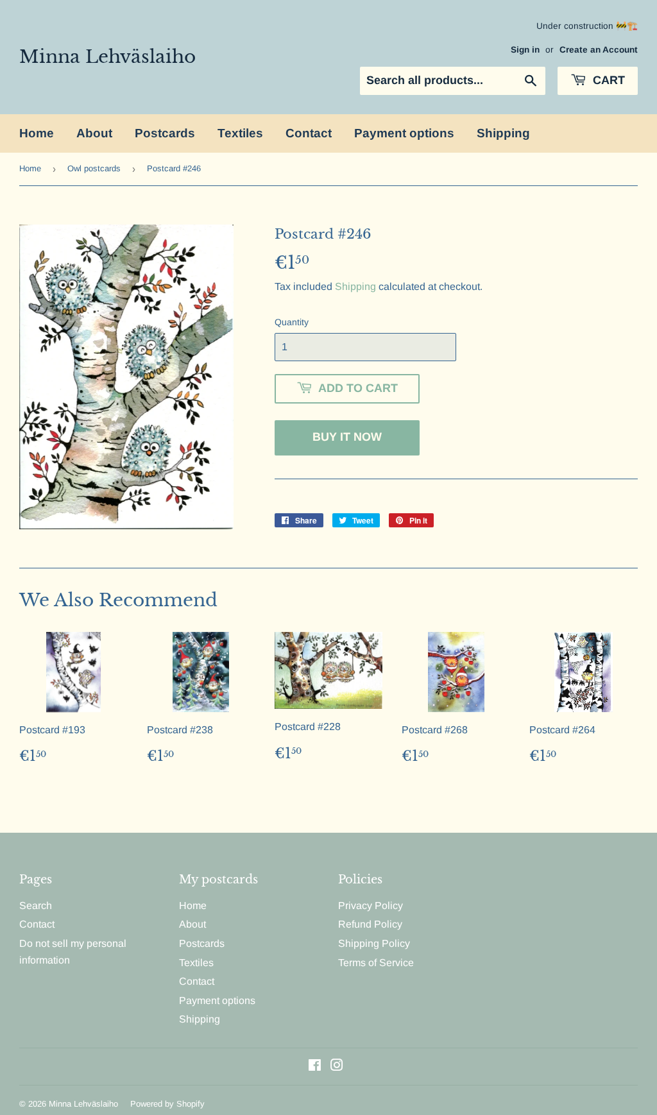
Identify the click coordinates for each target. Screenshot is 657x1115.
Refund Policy (370, 924)
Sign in (525, 50)
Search (35, 905)
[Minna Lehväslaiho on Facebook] (314, 1066)
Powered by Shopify (167, 1104)
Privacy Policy (370, 905)
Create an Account (598, 50)
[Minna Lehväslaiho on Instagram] (336, 1066)
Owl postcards (94, 168)
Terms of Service (376, 962)
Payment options (404, 133)
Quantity (292, 322)
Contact (309, 133)
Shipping (503, 133)
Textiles (240, 133)
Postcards (165, 133)
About (94, 133)
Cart (607, 80)
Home (36, 133)
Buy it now (347, 436)
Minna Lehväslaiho (107, 56)
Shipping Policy (374, 943)
